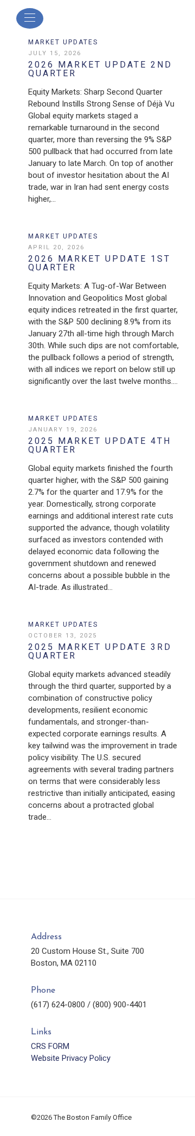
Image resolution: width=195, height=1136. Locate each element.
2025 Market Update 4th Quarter (99, 445)
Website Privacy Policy (70, 1058)
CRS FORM (50, 1046)
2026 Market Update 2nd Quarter (100, 69)
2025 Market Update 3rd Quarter (100, 651)
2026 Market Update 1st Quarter (99, 263)
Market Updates (63, 42)
